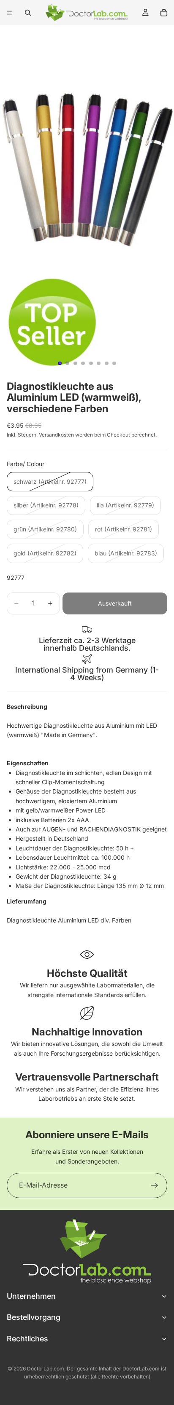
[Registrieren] (154, 1185)
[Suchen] (28, 12)
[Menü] (9, 12)
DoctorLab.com (45, 1368)
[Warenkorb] (164, 12)
